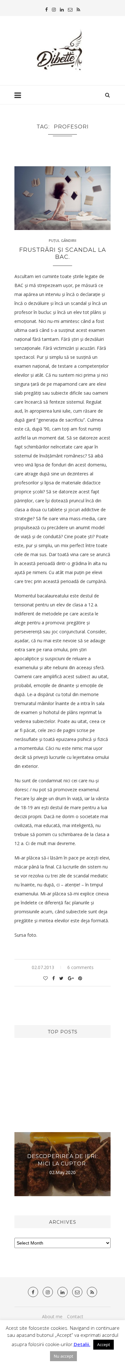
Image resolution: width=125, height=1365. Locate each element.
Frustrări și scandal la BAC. (62, 253)
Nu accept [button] (63, 1356)
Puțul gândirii (62, 240)
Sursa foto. (25, 935)
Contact (75, 1316)
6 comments (80, 967)
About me (52, 1316)
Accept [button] (103, 1344)
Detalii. (82, 1344)
